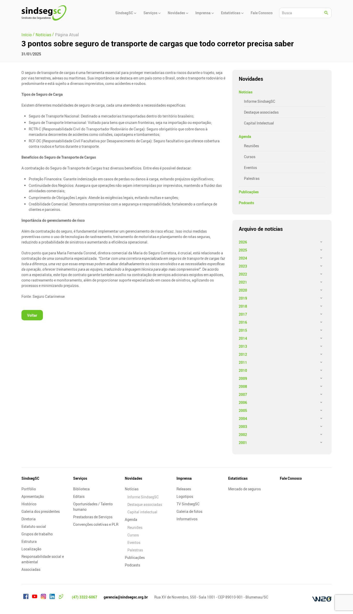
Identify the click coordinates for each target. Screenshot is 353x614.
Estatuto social (33, 526)
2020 (243, 290)
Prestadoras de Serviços (92, 516)
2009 (243, 378)
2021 (243, 282)
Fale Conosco (291, 478)
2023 (243, 266)
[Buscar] (326, 13)
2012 (243, 354)
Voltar (32, 315)
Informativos (187, 518)
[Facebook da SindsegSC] (25, 597)
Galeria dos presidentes (40, 511)
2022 (243, 274)
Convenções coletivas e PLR (95, 524)
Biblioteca (81, 488)
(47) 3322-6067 (84, 597)
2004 (243, 418)
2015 (243, 330)
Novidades (133, 478)
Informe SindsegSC (259, 101)
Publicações (249, 191)
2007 (243, 394)
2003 (243, 426)
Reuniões (251, 145)
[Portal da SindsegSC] (61, 597)
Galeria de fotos (189, 511)
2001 (243, 442)
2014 (243, 338)
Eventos (250, 167)
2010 (243, 370)
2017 (243, 314)
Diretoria (28, 518)
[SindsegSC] (43, 13)
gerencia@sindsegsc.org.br (126, 597)
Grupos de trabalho (37, 533)
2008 (243, 386)
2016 (243, 322)
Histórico (28, 503)
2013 (243, 346)
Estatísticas (238, 478)
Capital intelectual (142, 511)
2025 (243, 250)
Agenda (245, 136)
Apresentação (32, 496)
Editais (79, 496)
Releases (184, 488)
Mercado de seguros (244, 488)
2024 (243, 258)
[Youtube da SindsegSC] (34, 597)
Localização (31, 548)
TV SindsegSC (188, 503)
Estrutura (29, 541)
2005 (243, 410)
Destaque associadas (261, 112)
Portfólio (28, 488)
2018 (243, 306)
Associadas (30, 569)
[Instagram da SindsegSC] (43, 597)
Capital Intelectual (259, 123)
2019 (243, 298)
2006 (243, 402)
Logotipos (185, 496)
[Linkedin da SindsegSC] (52, 597)
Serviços (80, 478)
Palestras (251, 178)
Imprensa (184, 478)
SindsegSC (30, 478)
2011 (243, 362)
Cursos (249, 156)
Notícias (245, 92)
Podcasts (246, 202)
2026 (243, 242)
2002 (243, 434)
